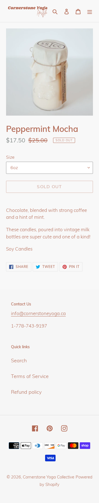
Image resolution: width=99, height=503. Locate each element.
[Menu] (89, 10)
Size (10, 157)
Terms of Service (30, 376)
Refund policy (26, 392)
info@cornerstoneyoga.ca (38, 313)
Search (19, 360)
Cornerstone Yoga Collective (48, 477)
